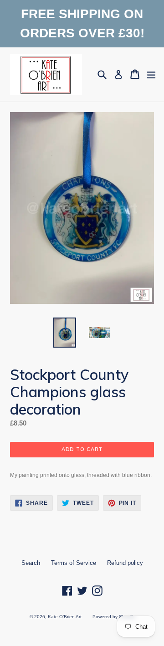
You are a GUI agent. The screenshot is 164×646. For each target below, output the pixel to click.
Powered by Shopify (113, 616)
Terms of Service (73, 562)
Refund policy (125, 562)
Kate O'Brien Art (65, 616)
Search (30, 562)
